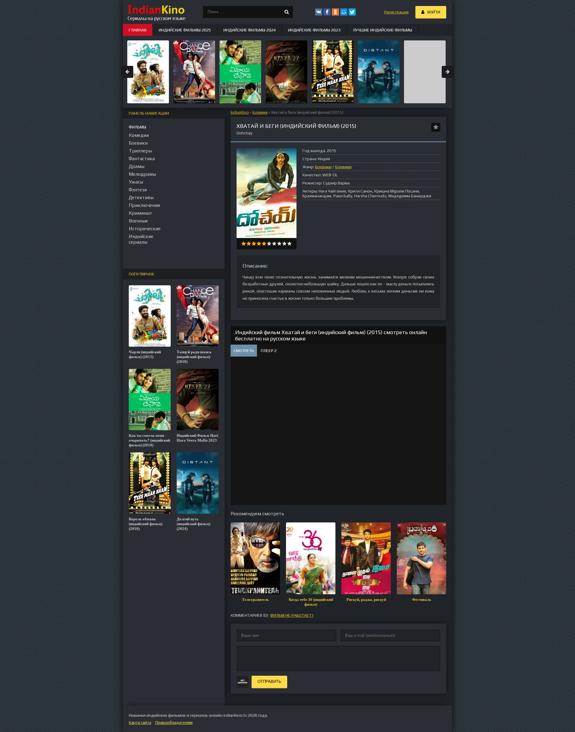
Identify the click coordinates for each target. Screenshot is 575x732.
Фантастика (142, 158)
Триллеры (140, 151)
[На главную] (156, 12)
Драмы (136, 166)
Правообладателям (174, 722)
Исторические (145, 228)
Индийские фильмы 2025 (185, 30)
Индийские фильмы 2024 (249, 30)
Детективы (141, 197)
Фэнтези (138, 190)
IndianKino (240, 112)
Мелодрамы (142, 174)
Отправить (269, 681)
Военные (138, 221)
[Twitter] (352, 12)
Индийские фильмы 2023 (314, 30)
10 (289, 243)
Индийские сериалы (141, 239)
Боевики (259, 112)
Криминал (140, 213)
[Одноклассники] (335, 12)
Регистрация (396, 12)
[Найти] (287, 12)
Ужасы (136, 182)
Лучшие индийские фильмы (382, 30)
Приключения (144, 205)
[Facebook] (327, 12)
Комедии (139, 135)
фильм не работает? (292, 615)
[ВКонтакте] (318, 12)
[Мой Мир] (343, 12)
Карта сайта (140, 722)
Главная (137, 30)
